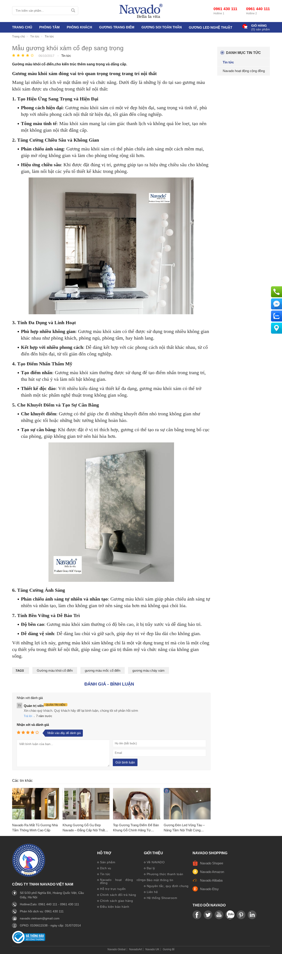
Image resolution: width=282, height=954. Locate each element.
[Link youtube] (197, 915)
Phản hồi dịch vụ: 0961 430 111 (42, 911)
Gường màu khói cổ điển (55, 670)
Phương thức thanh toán (165, 874)
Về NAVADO (156, 862)
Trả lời (28, 716)
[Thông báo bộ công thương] (28, 942)
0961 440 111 (258, 9)
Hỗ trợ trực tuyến (113, 888)
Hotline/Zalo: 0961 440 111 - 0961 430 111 (49, 904)
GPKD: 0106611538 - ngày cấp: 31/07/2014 (50, 925)
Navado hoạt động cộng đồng (122, 881)
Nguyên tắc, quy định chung (168, 885)
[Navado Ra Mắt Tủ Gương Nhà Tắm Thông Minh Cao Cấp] (35, 804)
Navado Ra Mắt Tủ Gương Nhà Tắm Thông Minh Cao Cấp (35, 827)
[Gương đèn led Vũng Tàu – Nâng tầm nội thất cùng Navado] (187, 804)
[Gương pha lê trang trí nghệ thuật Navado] (141, 11)
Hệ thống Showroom (162, 897)
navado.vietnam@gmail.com (39, 918)
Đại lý (151, 868)
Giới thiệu (153, 853)
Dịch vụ (105, 868)
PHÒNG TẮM (49, 27)
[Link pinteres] (241, 915)
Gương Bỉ (168, 949)
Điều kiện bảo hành (114, 906)
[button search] (73, 10)
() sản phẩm (260, 29)
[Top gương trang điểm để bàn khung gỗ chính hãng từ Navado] (136, 804)
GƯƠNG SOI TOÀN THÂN (161, 27)
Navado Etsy (209, 889)
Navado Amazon (212, 872)
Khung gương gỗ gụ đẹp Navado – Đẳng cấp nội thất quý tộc (84, 828)
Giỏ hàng (259, 25)
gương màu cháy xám (148, 670)
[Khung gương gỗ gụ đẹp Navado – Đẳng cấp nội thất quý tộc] (86, 804)
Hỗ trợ (104, 853)
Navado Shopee (211, 863)
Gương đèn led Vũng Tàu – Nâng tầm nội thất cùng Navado (184, 828)
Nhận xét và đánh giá (33, 724)
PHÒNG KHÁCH (79, 27)
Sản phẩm (107, 862)
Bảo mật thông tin (160, 880)
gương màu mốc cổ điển (102, 670)
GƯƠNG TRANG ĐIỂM (116, 27)
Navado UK (152, 949)
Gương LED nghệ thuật (210, 27)
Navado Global (117, 949)
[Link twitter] (208, 915)
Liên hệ (152, 891)
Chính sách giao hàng (116, 900)
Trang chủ (22, 27)
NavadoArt (135, 949)
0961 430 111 (225, 9)
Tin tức (105, 874)
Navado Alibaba (211, 880)
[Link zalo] (230, 915)
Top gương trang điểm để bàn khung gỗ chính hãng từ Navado (136, 828)
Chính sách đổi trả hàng (118, 894)
